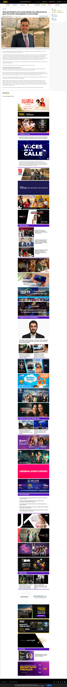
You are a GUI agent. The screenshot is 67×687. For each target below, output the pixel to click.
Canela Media (54, 10)
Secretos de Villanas (60, 12)
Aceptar (49, 685)
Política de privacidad (13, 681)
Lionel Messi (54, 12)
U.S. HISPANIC (43, 5)
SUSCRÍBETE (59, 1)
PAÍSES (49, 5)
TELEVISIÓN (8, 5)
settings (42, 685)
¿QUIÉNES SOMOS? (52, 1)
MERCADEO (15, 5)
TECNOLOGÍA (22, 5)
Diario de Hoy (6, 93)
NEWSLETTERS (44, 1)
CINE (28, 5)
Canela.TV (59, 10)
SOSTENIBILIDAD (37, 5)
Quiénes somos (4, 681)
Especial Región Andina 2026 (25, 1)
